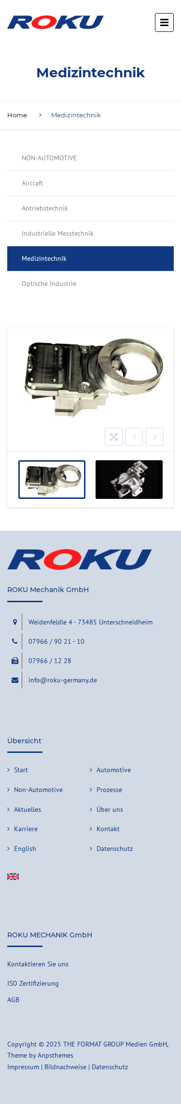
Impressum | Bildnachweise (46, 1066)
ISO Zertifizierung (33, 983)
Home (17, 115)
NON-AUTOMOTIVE (49, 158)
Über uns (110, 809)
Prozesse (109, 789)
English (25, 848)
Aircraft (32, 183)
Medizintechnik (44, 258)
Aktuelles (27, 809)
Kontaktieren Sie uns (38, 964)
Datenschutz (115, 848)
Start (21, 769)
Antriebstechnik (45, 208)
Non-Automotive (38, 789)
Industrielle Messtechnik (58, 233)
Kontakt (108, 828)
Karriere (26, 828)
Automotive (114, 769)
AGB (13, 999)
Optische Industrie (49, 283)
